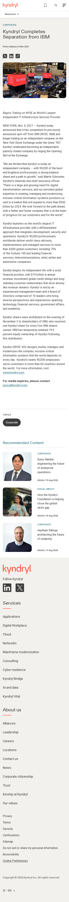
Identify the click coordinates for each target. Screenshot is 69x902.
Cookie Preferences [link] (15, 860)
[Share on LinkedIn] (11, 56)
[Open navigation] (64, 5)
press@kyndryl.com (15, 385)
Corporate (9, 25)
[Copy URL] (18, 56)
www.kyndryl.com (13, 372)
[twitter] (20, 587)
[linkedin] (7, 587)
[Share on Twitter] (5, 56)
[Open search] (56, 5)
